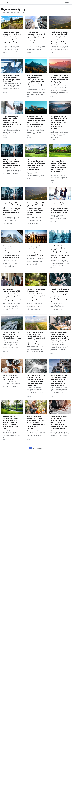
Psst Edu (4, 2)
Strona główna (67, 2)
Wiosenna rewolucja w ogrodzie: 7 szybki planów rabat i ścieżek (12, 377)
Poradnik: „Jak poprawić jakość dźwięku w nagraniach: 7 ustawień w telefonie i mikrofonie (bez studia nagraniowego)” (12, 336)
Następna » (39, 448)
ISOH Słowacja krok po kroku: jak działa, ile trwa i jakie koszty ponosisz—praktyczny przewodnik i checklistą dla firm (11, 163)
